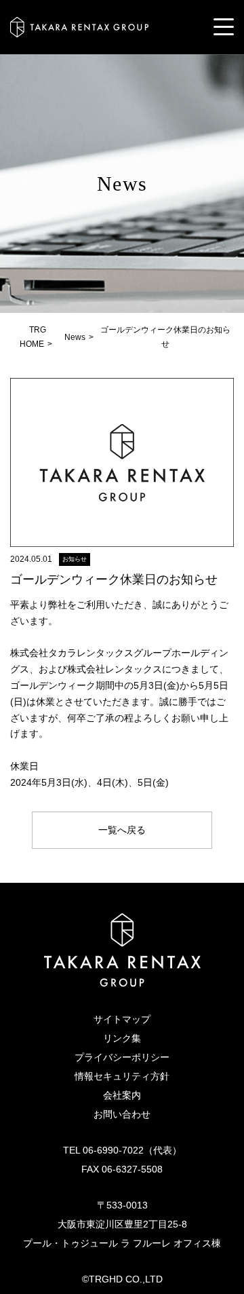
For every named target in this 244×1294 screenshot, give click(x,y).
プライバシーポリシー (122, 1057)
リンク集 (122, 1038)
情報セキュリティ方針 (122, 1076)
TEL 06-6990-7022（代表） (122, 1150)
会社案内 (122, 1095)
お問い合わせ (122, 1114)
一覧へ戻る (122, 829)
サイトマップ (122, 1019)
